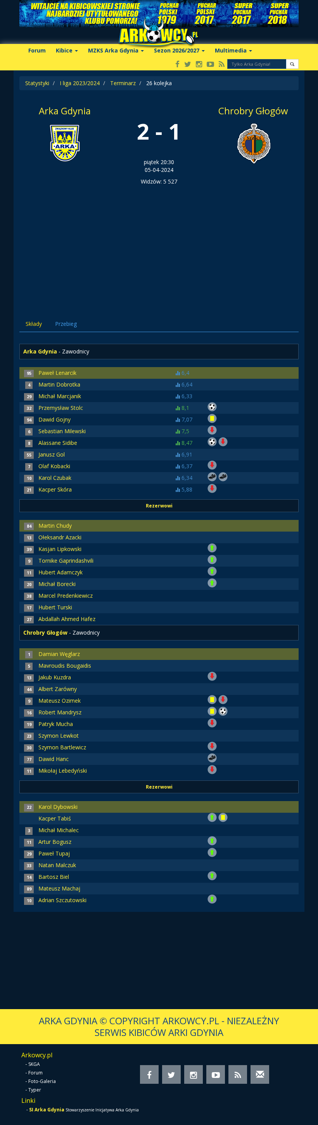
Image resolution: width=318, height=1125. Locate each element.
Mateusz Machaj (59, 888)
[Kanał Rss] (221, 65)
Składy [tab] (34, 323)
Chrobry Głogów (253, 110)
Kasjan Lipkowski (59, 549)
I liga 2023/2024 (80, 83)
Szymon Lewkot (58, 735)
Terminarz (123, 83)
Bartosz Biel (53, 876)
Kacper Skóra (55, 489)
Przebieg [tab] (66, 323)
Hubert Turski (55, 607)
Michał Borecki (57, 584)
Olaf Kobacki (54, 466)
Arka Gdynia (65, 110)
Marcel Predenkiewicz (65, 595)
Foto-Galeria (42, 1081)
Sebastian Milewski (62, 431)
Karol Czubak (54, 477)
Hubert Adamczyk (60, 572)
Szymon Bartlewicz (62, 747)
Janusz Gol (51, 454)
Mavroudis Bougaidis (64, 665)
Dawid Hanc (53, 759)
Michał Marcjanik (59, 396)
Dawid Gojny (54, 419)
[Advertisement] (159, 243)
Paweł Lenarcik (57, 372)
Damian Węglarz (59, 654)
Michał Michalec (58, 830)
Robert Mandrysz (59, 712)
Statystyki (37, 83)
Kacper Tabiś (54, 818)
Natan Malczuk (57, 865)
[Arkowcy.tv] (210, 65)
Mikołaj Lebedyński (62, 770)
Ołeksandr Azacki (59, 537)
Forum (37, 50)
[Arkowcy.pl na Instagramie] (199, 65)
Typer (34, 1090)
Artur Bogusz (54, 841)
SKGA (34, 1064)
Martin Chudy (55, 525)
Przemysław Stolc (60, 407)
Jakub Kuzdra (54, 677)
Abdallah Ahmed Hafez (66, 619)
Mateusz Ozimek (59, 700)
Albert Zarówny (57, 689)
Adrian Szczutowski (62, 900)
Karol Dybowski (58, 806)
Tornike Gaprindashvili (65, 560)
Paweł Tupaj (54, 853)
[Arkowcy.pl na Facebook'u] (177, 65)
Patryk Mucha (55, 724)
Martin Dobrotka (59, 384)
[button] (292, 64)
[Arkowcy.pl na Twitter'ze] (188, 65)
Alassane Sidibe (57, 442)
